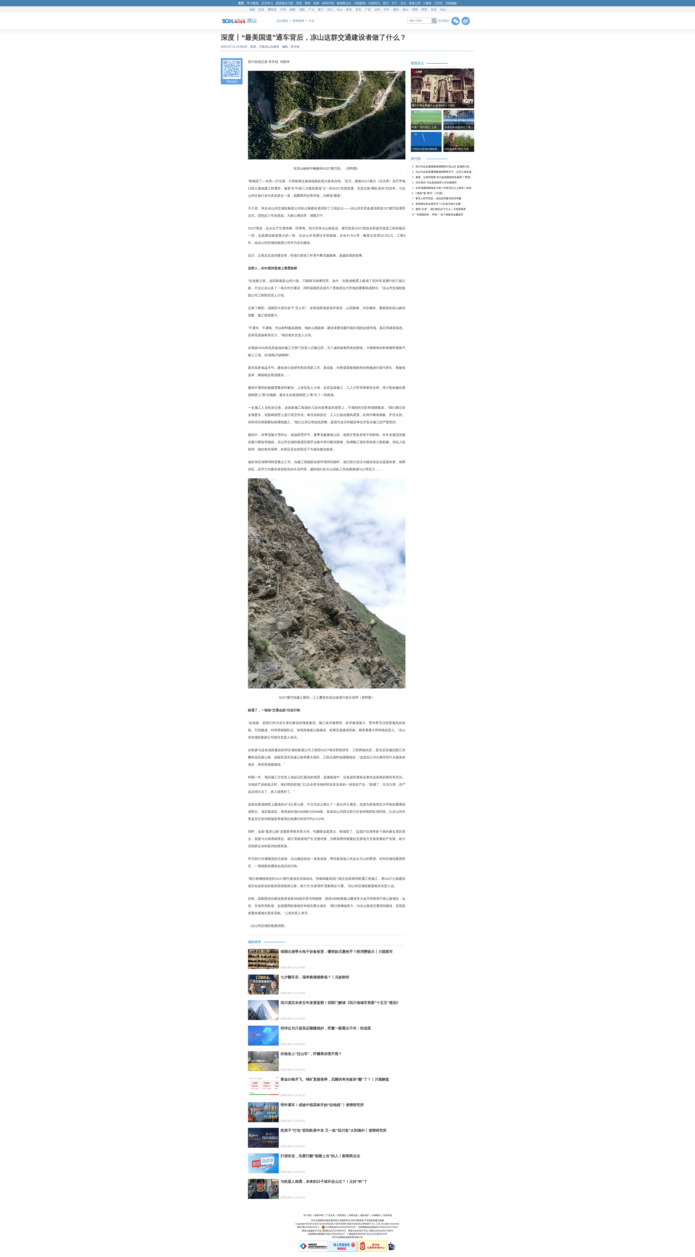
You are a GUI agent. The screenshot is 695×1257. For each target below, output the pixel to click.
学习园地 (252, 3)
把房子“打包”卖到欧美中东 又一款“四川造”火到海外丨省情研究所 (334, 1130)
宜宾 (358, 9)
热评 (316, 3)
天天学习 (267, 3)
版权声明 (319, 1215)
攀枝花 (272, 9)
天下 (394, 3)
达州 (377, 9)
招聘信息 (353, 1215)
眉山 (405, 9)
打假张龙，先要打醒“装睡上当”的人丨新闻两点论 (320, 1156)
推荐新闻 (298, 20)
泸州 (283, 9)
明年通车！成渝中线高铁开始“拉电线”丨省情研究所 (322, 1105)
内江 (330, 9)
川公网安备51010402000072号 (340, 1227)
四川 (386, 3)
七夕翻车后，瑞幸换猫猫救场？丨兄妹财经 (315, 977)
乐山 (339, 9)
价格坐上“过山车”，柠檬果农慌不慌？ (311, 1054)
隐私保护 (364, 1215)
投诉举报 (387, 1215)
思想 (299, 3)
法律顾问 (376, 1215)
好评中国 (328, 3)
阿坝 (424, 9)
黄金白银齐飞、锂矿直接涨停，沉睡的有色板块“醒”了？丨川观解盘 (335, 1079)
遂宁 (321, 9)
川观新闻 (360, 3)
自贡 (261, 9)
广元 (311, 9)
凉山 (443, 9)
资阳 (415, 9)
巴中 (386, 9)
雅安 (396, 9)
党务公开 (415, 3)
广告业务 (330, 1215)
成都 (252, 9)
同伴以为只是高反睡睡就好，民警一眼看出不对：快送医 (326, 1028)
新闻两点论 (344, 3)
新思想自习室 (284, 3)
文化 (403, 3)
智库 (308, 3)
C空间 (438, 3)
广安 (368, 9)
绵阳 (302, 9)
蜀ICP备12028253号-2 (308, 1227)
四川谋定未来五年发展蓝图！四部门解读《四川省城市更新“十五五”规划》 (340, 1003)
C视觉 (427, 3)
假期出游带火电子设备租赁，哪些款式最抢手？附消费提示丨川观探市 (337, 952)
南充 (349, 9)
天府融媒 (451, 3)
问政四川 (374, 3)
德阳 (292, 9)
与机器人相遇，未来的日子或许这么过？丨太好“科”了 (324, 1181)
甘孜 (434, 9)
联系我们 (342, 1215)
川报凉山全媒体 (269, 46)
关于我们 (307, 1215)
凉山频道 (282, 20)
